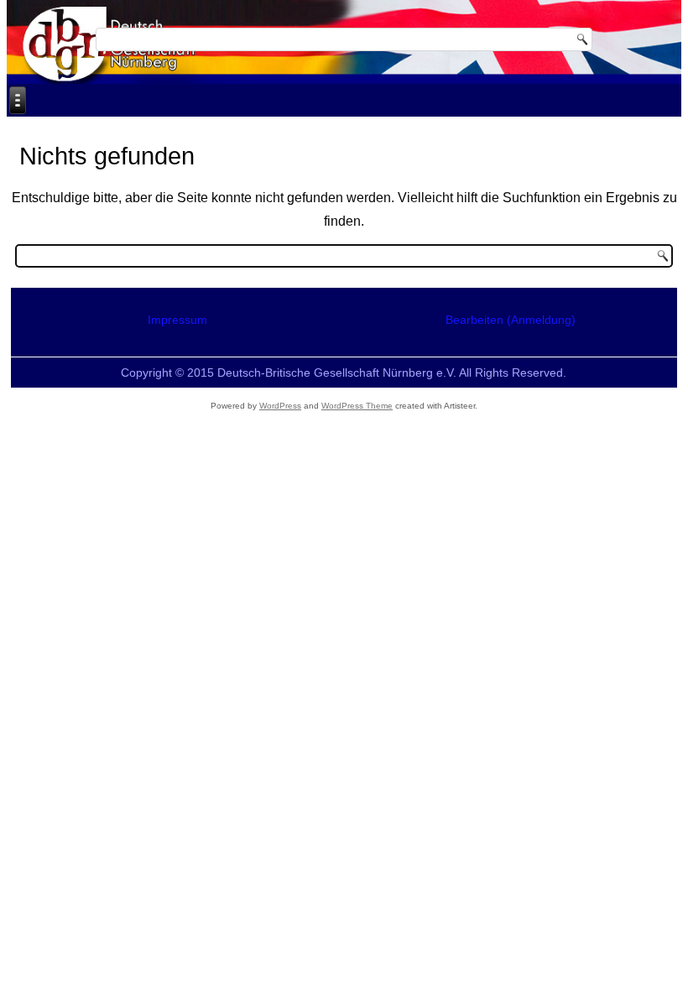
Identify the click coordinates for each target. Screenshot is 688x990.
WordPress (280, 405)
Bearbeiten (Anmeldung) (511, 319)
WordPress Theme (357, 405)
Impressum (177, 319)
